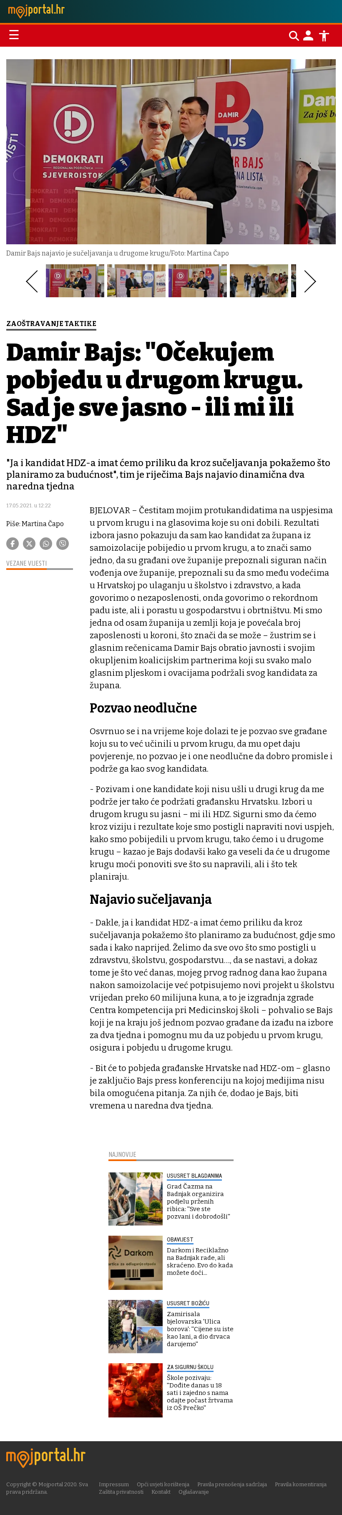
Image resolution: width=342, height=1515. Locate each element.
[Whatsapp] (46, 543)
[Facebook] (12, 543)
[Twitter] (29, 543)
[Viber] (62, 543)
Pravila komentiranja (301, 1484)
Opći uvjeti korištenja (163, 1484)
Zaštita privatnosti (121, 1492)
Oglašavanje (194, 1492)
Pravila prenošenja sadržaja (232, 1484)
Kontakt (161, 1492)
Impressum (114, 1484)
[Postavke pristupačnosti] (324, 36)
